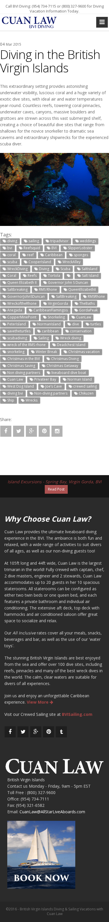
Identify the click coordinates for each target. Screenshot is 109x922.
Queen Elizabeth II (21, 282)
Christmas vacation (83, 351)
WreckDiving (17, 268)
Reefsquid (31, 247)
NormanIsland (48, 324)
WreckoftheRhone (21, 303)
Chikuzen (86, 393)
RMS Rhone (47, 289)
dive (75, 324)
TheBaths (86, 303)
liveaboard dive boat (68, 372)
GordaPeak (88, 310)
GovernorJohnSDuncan (25, 296)
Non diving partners (23, 372)
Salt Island (90, 275)
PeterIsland (16, 324)
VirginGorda (57, 303)
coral (11, 254)
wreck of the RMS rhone (26, 344)
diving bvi (14, 393)
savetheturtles (18, 331)
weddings (87, 240)
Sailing (43, 338)
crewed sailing (84, 386)
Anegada (14, 310)
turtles (95, 324)
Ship (10, 400)
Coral (11, 275)
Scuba (65, 268)
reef (30, 254)
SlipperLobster (79, 247)
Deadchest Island (70, 344)
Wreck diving (70, 338)
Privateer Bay (44, 379)
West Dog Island (20, 386)
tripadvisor (59, 240)
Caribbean (53, 254)
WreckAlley (71, 261)
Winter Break (46, 351)
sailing (33, 240)
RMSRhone (96, 296)
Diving (43, 268)
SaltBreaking (65, 296)
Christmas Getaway (62, 365)
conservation (80, 331)
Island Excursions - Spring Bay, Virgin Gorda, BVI (54, 481)
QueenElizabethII (81, 289)
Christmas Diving (64, 358)
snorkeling (15, 351)
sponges (80, 254)
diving (11, 240)
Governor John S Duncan (67, 282)
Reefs (32, 275)
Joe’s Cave (53, 386)
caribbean (50, 331)
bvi (9, 247)
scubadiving (16, 338)
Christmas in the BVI (23, 358)
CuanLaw (83, 317)
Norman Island (79, 379)
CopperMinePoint (21, 317)
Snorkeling (56, 317)
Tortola (53, 275)
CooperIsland (39, 261)
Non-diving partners (50, 393)
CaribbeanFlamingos (50, 310)
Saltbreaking (17, 289)
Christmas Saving (20, 365)
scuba (11, 261)
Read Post (56, 489)
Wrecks (31, 400)
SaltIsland (89, 268)
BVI (54, 247)
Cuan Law (14, 379)
